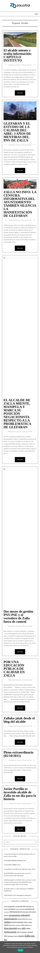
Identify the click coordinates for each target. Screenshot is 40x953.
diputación (16, 912)
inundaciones (18, 925)
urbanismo (10, 936)
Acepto (20, 950)
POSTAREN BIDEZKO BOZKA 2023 (15, 860)
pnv (24, 928)
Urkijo (15, 936)
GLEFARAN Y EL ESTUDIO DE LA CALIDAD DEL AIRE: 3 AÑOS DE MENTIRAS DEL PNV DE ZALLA (17, 132)
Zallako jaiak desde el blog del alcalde (19, 719)
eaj (21, 912)
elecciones (32, 912)
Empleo (6, 915)
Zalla (27, 935)
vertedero (21, 936)
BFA (24, 906)
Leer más (20, 93)
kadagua (27, 925)
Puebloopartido (10, 932)
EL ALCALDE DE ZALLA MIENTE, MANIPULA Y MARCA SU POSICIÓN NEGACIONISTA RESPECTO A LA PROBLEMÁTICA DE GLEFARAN (17, 413)
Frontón (30, 919)
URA (6, 936)
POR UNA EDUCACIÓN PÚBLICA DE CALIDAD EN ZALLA (14, 668)
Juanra (23, 925)
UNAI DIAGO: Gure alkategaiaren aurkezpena (17, 895)
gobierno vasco (22, 922)
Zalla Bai (29, 65)
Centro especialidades (9, 909)
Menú (36, 14)
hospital (6, 925)
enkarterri (25, 915)
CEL (33, 906)
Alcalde (5, 906)
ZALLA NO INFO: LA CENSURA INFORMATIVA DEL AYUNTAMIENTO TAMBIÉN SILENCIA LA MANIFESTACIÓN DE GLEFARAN (20, 204)
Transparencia (23, 932)
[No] (38, 947)
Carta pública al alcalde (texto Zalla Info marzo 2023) (19, 869)
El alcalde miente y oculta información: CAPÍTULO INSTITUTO (18, 55)
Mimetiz (19, 928)
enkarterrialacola (10, 919)
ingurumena (12, 925)
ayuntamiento (19, 906)
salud (18, 932)
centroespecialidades (20, 909)
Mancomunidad (10, 928)
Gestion (7, 922)
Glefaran (14, 922)
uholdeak (30, 932)
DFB (10, 912)
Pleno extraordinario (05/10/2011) (18, 754)
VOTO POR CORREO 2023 (12, 865)
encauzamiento (15, 915)
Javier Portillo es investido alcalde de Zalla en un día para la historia (20, 794)
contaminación (30, 909)
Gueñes (30, 922)
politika (28, 928)
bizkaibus (29, 906)
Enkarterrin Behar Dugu (22, 919)
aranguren (11, 906)
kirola (30, 925)
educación (26, 912)
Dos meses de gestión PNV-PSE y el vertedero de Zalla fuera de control (18, 616)
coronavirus (6, 911)
